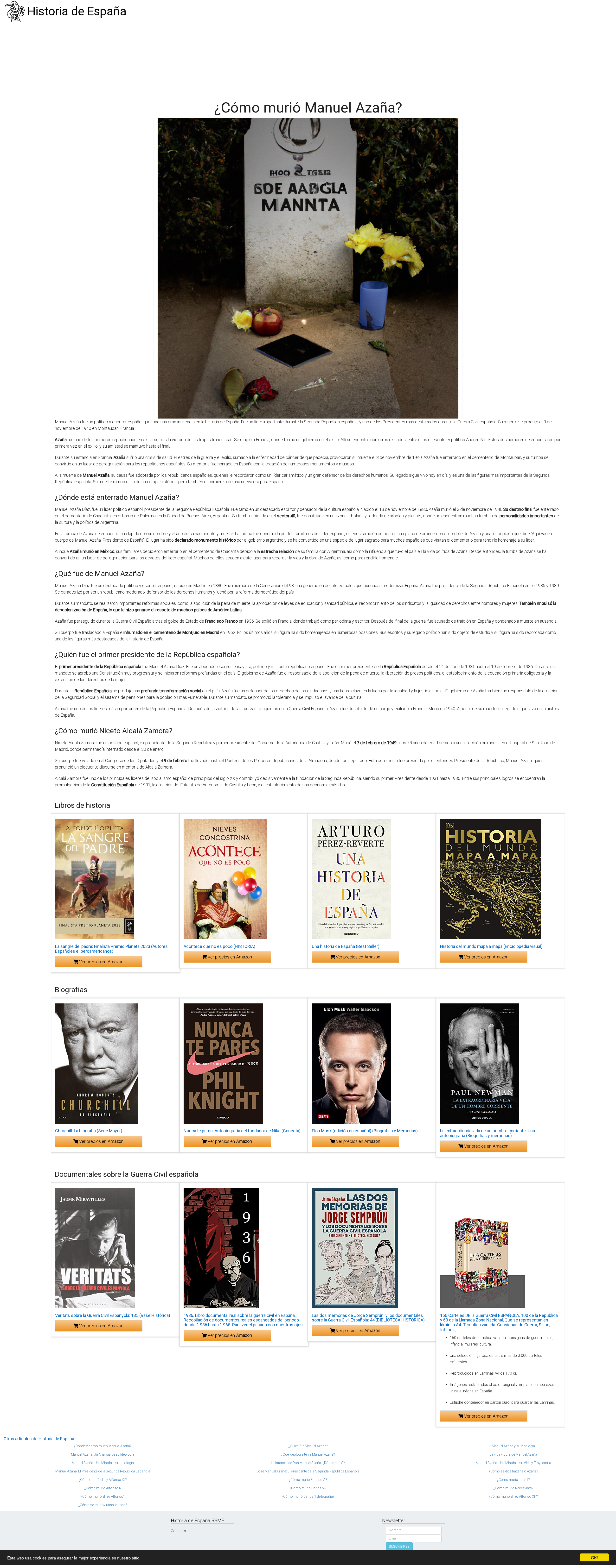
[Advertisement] (308, 59)
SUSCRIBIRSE (399, 1546)
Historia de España (77, 11)
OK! (594, 1557)
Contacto (178, 1531)
